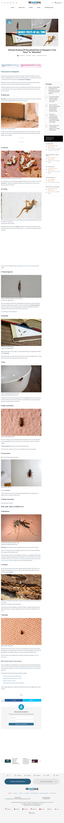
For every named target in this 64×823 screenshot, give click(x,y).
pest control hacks (16, 668)
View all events (49, 139)
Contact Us (21, 793)
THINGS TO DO (21, 7)
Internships (27, 793)
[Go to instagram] (11, 3)
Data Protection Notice (44, 793)
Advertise (10, 793)
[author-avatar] (18, 56)
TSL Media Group (37, 805)
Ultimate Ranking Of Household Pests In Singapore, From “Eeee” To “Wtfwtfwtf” (32, 51)
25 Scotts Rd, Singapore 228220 (53, 182)
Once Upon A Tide (49, 143)
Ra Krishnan (22, 55)
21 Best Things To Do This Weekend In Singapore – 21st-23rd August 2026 (54, 128)
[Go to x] (2, 3)
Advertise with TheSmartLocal (18, 781)
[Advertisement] (21, 744)
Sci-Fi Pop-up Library (50, 166)
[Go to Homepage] (34, 3)
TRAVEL (12, 7)
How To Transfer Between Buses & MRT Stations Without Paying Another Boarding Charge (54, 108)
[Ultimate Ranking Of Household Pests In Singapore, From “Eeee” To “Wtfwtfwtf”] (32, 32)
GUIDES (38, 7)
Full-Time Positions (34, 793)
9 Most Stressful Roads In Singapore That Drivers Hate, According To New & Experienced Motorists (54, 90)
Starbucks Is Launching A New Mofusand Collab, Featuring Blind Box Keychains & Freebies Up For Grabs (54, 118)
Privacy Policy (53, 793)
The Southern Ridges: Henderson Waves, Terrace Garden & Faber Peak (54, 99)
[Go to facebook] (5, 3)
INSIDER (31, 7)
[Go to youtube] (13, 3)
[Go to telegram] (8, 3)
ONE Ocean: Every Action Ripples (53, 186)
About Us (15, 793)
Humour (33, 55)
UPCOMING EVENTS (49, 7)
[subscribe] (56, 781)
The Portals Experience (50, 177)
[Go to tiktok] (16, 3)
